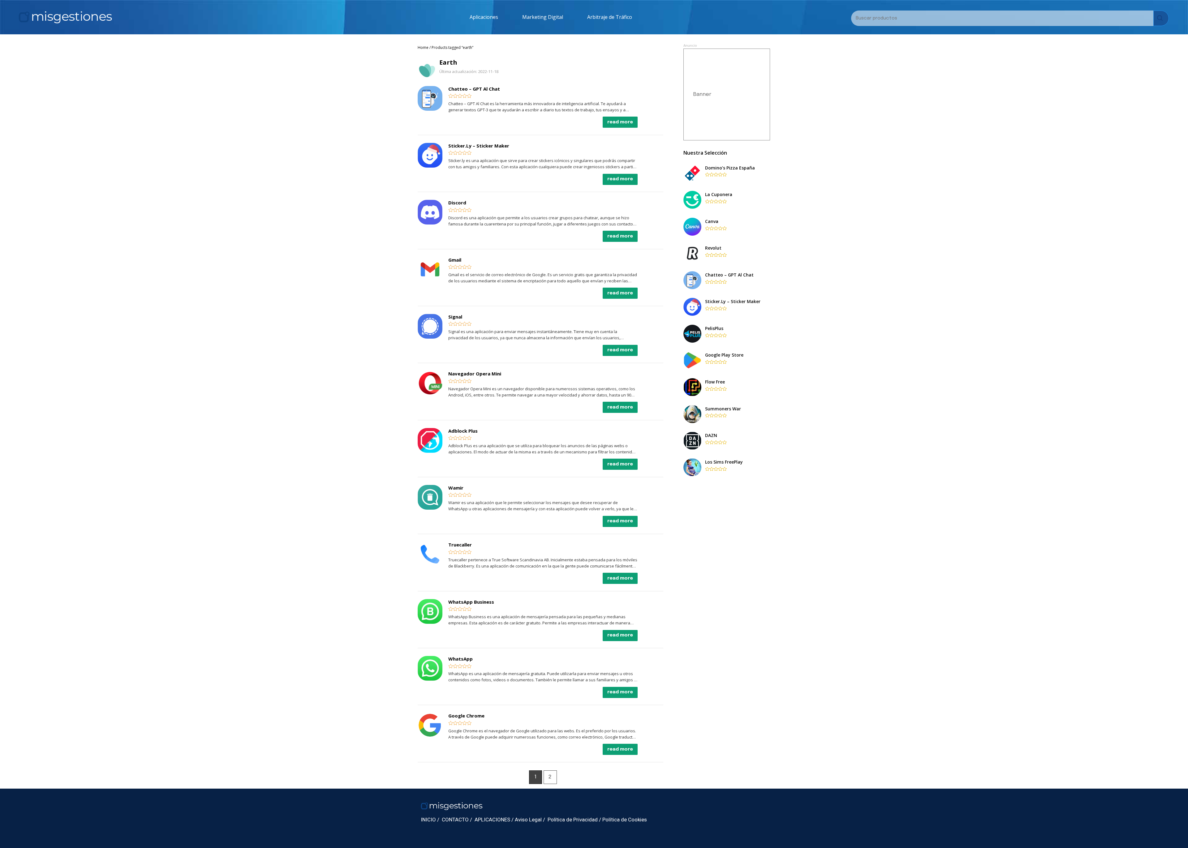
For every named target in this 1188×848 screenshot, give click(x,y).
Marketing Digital (542, 17)
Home (423, 47)
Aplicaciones (484, 17)
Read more (620, 122)
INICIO (428, 819)
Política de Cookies (624, 819)
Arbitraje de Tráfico (609, 17)
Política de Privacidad (573, 819)
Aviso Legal (528, 819)
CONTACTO (455, 819)
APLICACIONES (492, 819)
